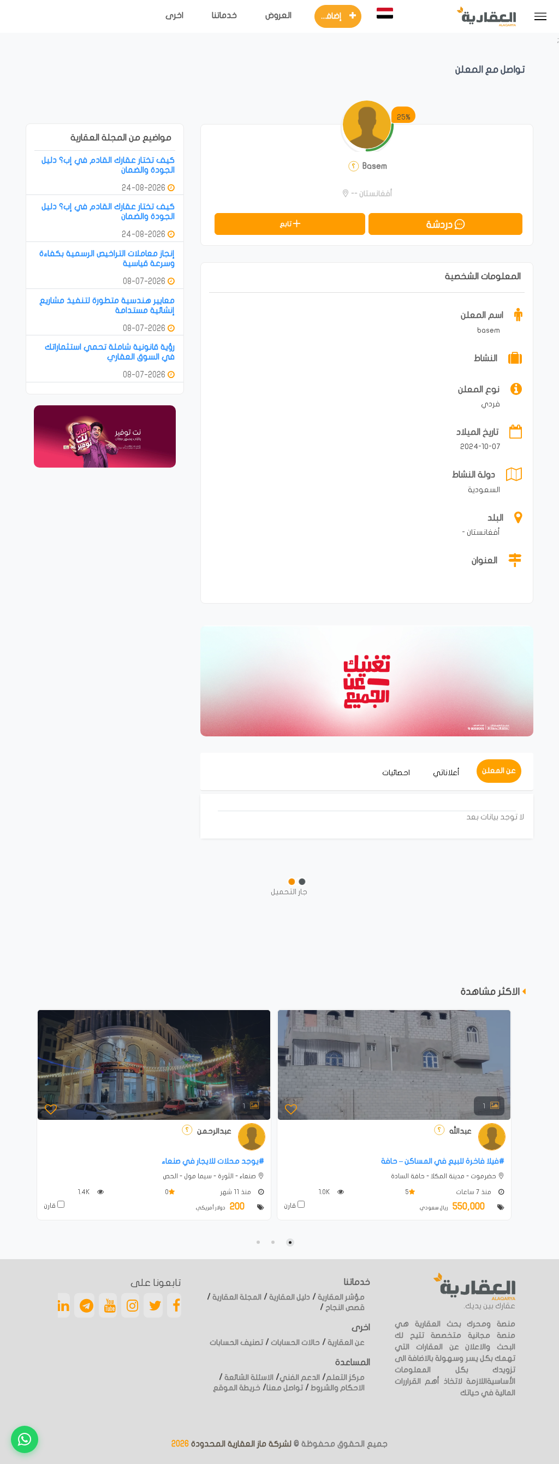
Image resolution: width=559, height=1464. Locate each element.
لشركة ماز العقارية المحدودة (240, 1443)
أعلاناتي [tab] (446, 773)
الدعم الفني (300, 1377)
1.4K (85, 1192)
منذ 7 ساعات (474, 1192)
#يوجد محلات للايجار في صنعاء (213, 1161)
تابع (286, 224)
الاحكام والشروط (337, 1388)
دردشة (440, 225)
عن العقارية (345, 1342)
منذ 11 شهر (236, 1192)
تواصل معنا (284, 1388)
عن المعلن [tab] (499, 770)
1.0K (325, 1192)
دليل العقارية (288, 1297)
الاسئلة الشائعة (248, 1377)
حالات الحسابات (294, 1342)
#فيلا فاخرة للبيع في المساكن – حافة (442, 1161)
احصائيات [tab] (396, 773)
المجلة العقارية (236, 1297)
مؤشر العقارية (340, 1297)
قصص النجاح (344, 1307)
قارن (50, 1205)
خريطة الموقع (236, 1388)
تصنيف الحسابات (236, 1342)
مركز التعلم (345, 1377)
